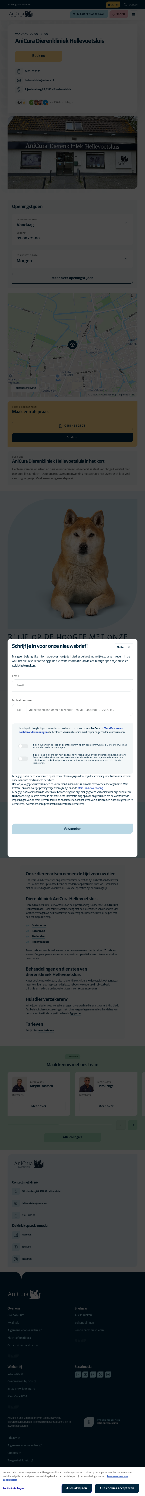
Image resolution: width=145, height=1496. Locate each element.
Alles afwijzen (76, 1488)
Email (15, 676)
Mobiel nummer (22, 700)
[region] (72, 1481)
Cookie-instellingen (13, 1488)
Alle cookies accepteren (116, 1488)
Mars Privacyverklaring (90, 788)
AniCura (95, 728)
